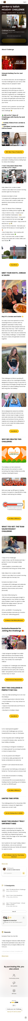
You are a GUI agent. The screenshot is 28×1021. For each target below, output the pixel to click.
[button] (14, 1005)
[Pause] (22, 26)
